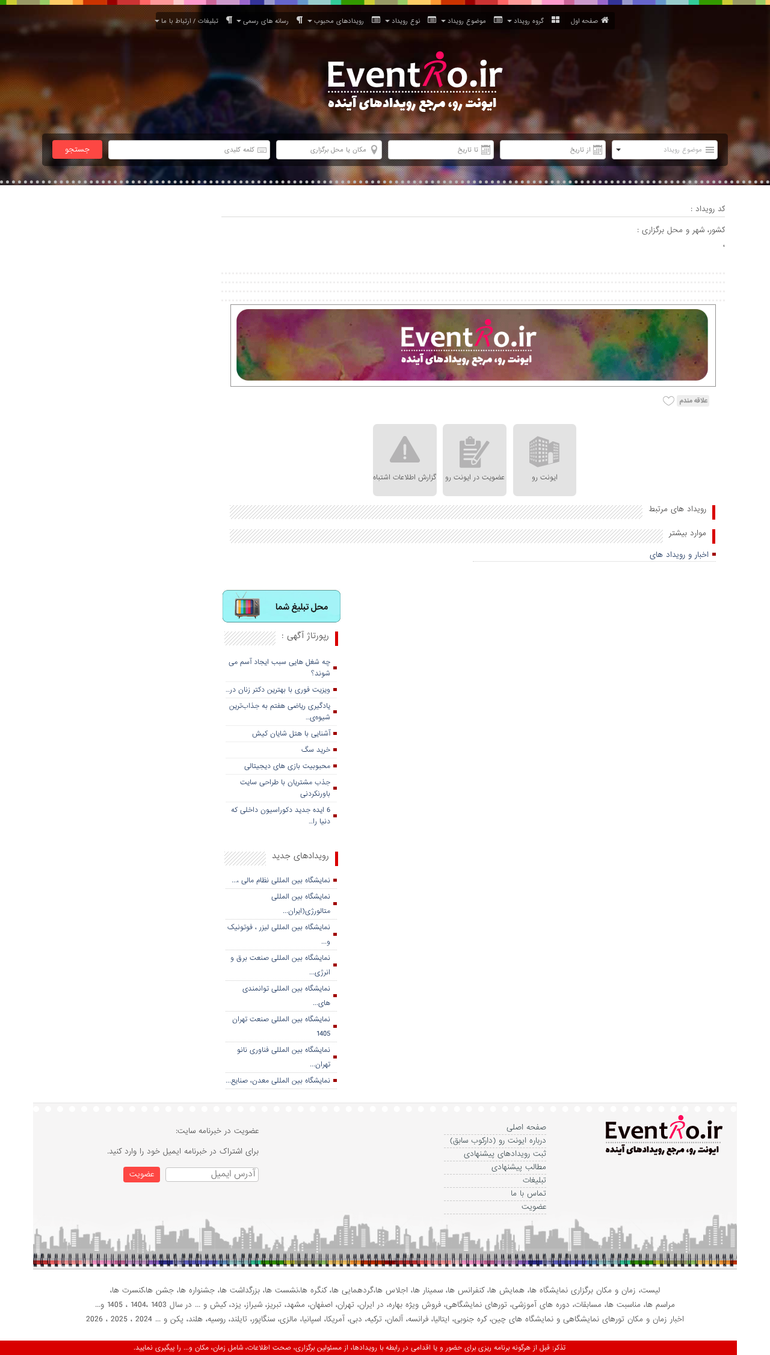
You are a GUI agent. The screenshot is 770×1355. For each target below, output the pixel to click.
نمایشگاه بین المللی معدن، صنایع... (278, 1080)
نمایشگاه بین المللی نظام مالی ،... (281, 880)
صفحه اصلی (526, 1127)
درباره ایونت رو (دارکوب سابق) (498, 1140)
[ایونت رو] (414, 83)
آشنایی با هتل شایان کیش (291, 733)
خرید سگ (315, 750)
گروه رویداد (531, 21)
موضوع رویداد (469, 21)
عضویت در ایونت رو (475, 477)
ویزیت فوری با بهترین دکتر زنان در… (278, 689)
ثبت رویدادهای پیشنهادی (505, 1154)
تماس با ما (528, 1193)
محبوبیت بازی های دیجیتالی (287, 766)
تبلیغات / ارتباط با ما (192, 21)
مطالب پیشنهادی (518, 1167)
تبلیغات (534, 1180)
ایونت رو (545, 477)
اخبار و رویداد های (679, 555)
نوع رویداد (408, 21)
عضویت (534, 1206)
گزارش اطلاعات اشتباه (404, 477)
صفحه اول (584, 21)
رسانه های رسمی (268, 21)
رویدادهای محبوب (341, 21)
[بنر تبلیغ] (282, 607)
